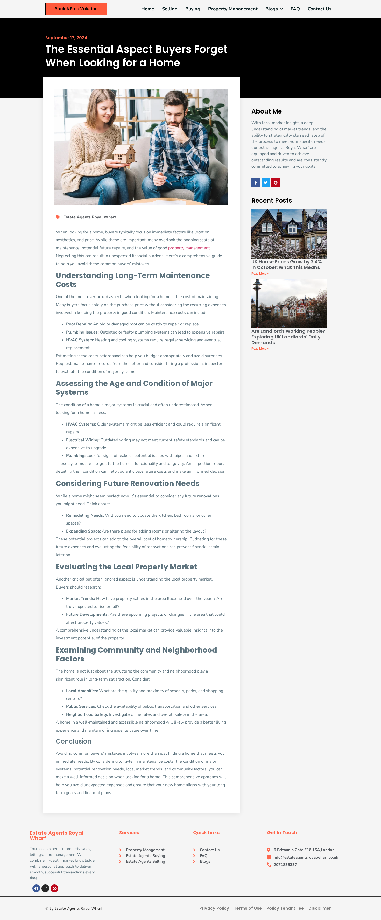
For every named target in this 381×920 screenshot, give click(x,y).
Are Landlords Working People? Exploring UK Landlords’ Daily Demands (288, 336)
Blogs (271, 9)
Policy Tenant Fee (285, 908)
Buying (192, 9)
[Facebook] (36, 888)
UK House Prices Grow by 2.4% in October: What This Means (286, 264)
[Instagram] (45, 888)
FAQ (295, 9)
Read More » (260, 273)
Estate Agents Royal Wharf (89, 217)
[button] (274, 9)
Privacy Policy (214, 908)
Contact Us (319, 9)
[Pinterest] (54, 888)
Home (147, 9)
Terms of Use (248, 908)
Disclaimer (319, 908)
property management (189, 248)
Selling (170, 9)
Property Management (233, 9)
